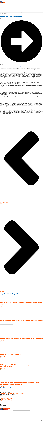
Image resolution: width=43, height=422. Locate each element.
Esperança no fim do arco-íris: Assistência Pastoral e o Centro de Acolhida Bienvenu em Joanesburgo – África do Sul (20, 383)
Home (1, 18)
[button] (21, 12)
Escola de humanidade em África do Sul (10, 354)
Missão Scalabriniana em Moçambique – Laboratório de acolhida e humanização (21, 338)
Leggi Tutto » (2, 306)
